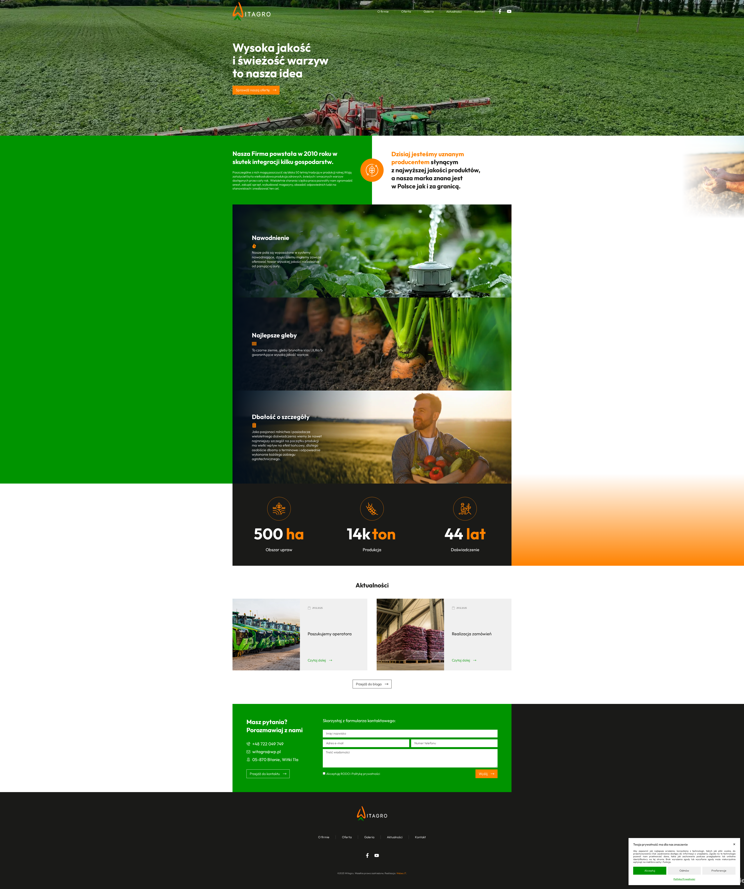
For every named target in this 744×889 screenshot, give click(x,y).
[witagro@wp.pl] (248, 752)
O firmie (383, 11)
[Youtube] (509, 11)
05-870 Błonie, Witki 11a (275, 759)
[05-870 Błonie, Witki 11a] (248, 759)
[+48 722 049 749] (248, 744)
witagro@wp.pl (266, 751)
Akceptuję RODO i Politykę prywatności (353, 774)
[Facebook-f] (500, 11)
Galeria (429, 11)
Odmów (684, 870)
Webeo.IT (401, 873)
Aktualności (454, 11)
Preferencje (718, 870)
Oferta (406, 11)
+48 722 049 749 (267, 744)
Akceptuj (649, 870)
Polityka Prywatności (684, 879)
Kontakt (479, 11)
